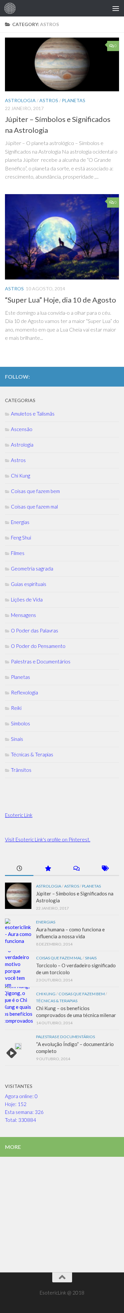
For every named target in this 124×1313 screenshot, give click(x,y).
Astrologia (22, 445)
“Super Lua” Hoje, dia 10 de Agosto (60, 299)
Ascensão (21, 429)
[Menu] (115, 8)
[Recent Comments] (76, 869)
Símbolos (20, 723)
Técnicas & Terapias (32, 754)
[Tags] (105, 869)
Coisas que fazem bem (35, 491)
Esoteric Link (18, 815)
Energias (20, 522)
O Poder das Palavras (34, 630)
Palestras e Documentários (40, 661)
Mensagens (23, 615)
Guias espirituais (28, 584)
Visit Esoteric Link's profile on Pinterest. (47, 839)
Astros (14, 288)
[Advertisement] (62, 65)
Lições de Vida (27, 599)
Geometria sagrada (32, 568)
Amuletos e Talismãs (33, 414)
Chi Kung (20, 476)
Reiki (16, 708)
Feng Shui (21, 537)
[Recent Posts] (19, 869)
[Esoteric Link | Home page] (11, 8)
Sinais (17, 739)
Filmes (17, 553)
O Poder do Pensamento (38, 646)
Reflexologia (24, 692)
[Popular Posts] (47, 869)
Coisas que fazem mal (34, 507)
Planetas (20, 677)
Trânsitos (21, 770)
